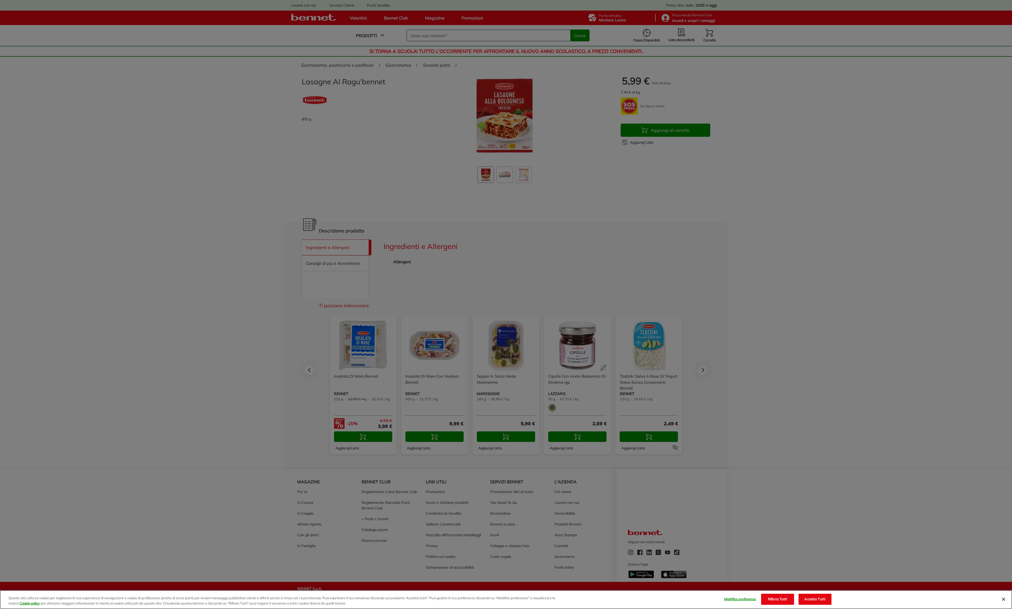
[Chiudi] (1003, 599)
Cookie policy (30, 603)
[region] (506, 599)
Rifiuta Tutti (777, 599)
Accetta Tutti (814, 599)
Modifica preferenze (740, 599)
